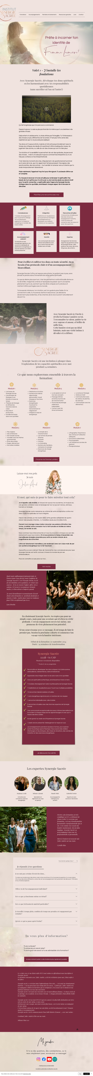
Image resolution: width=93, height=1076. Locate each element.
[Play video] (46, 109)
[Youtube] (49, 1059)
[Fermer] (91, 1074)
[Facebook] (43, 1059)
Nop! (80, 1073)
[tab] (29, 866)
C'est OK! (86, 1073)
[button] (23, 14)
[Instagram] (38, 1059)
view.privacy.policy (27, 1073)
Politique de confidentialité (46, 1065)
